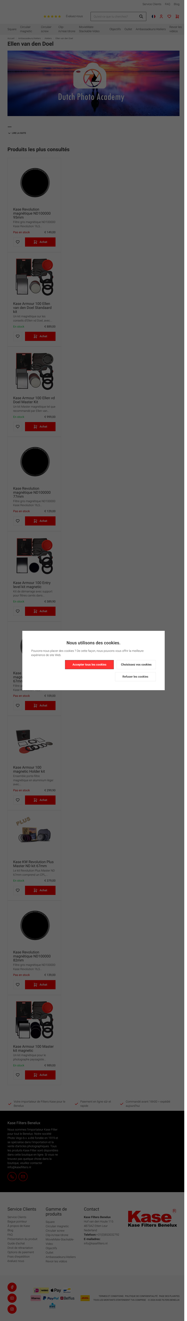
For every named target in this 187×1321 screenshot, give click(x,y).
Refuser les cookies (135, 676)
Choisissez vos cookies (136, 664)
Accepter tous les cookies (89, 664)
